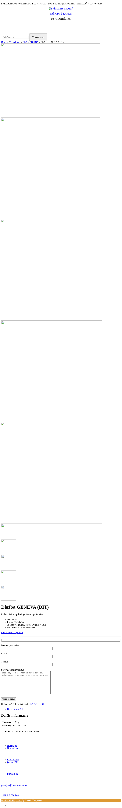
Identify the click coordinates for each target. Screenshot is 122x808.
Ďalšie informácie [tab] (15, 709)
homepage (12, 745)
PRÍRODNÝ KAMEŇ (61, 13)
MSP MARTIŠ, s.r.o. (11, 800)
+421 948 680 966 (10, 795)
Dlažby (25, 42)
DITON (35, 42)
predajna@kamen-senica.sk (14, 785)
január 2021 (12, 762)
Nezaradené (12, 748)
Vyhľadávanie (38, 37)
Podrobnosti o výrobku (12, 632)
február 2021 (13, 759)
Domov (4, 42)
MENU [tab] (61, 27)
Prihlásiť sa (12, 774)
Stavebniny (15, 42)
